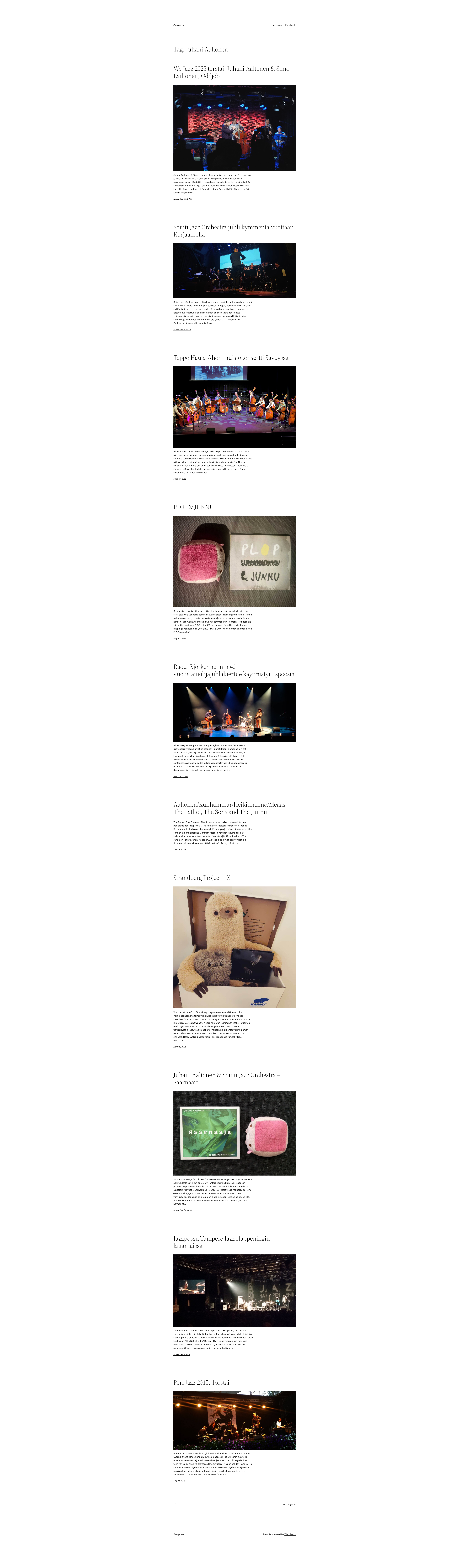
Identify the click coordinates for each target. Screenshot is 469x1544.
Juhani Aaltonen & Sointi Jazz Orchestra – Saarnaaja (226, 1078)
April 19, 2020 (179, 1047)
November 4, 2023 (182, 329)
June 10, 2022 (180, 479)
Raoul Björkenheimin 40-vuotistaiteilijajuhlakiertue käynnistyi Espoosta (234, 670)
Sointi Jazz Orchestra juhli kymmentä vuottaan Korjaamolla (233, 230)
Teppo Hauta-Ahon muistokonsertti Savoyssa (230, 357)
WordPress (290, 1534)
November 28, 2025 (182, 199)
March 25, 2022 (180, 776)
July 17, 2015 (179, 1480)
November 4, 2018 (181, 1354)
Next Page (289, 1504)
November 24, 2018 (182, 1210)
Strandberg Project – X (202, 877)
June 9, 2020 (179, 849)
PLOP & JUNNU (193, 507)
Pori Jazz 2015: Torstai (201, 1382)
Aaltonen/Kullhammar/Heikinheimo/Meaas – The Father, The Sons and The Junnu (231, 808)
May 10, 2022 (179, 638)
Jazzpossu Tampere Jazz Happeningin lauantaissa (221, 1242)
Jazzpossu (178, 25)
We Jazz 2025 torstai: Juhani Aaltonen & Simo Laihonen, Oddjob (231, 72)
